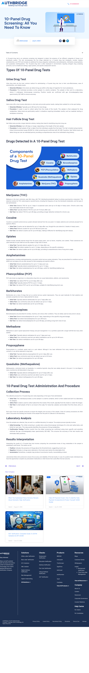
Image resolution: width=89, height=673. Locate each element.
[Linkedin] (67, 41)
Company (78, 585)
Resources (79, 553)
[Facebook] (60, 41)
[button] (82, 52)
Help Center (79, 606)
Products (60, 553)
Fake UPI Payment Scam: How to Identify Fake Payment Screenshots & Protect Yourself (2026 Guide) (64, 500)
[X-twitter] (64, 41)
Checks (42, 553)
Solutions (25, 553)
